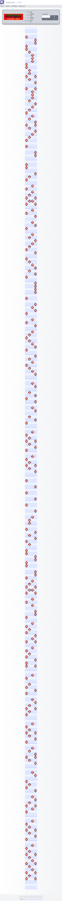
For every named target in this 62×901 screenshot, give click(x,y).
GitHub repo (32, 899)
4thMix (8, 6)
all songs (19, 2)
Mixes (2, 6)
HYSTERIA (14, 6)
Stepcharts (10, 2)
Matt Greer (26, 899)
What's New (39, 899)
